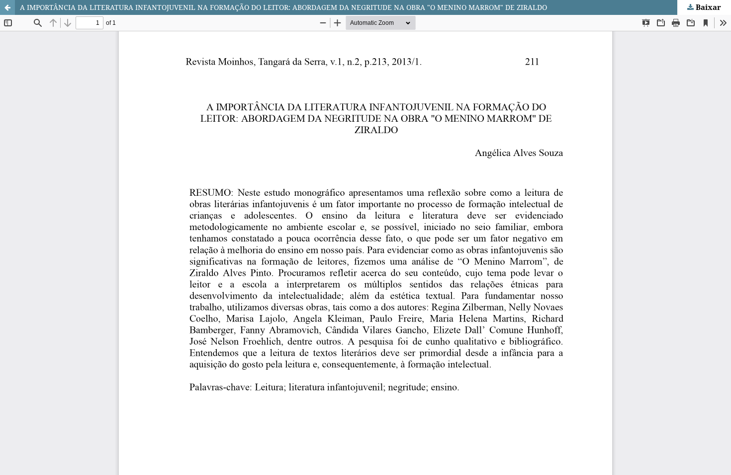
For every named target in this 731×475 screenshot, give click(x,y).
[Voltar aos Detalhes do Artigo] (7, 7)
